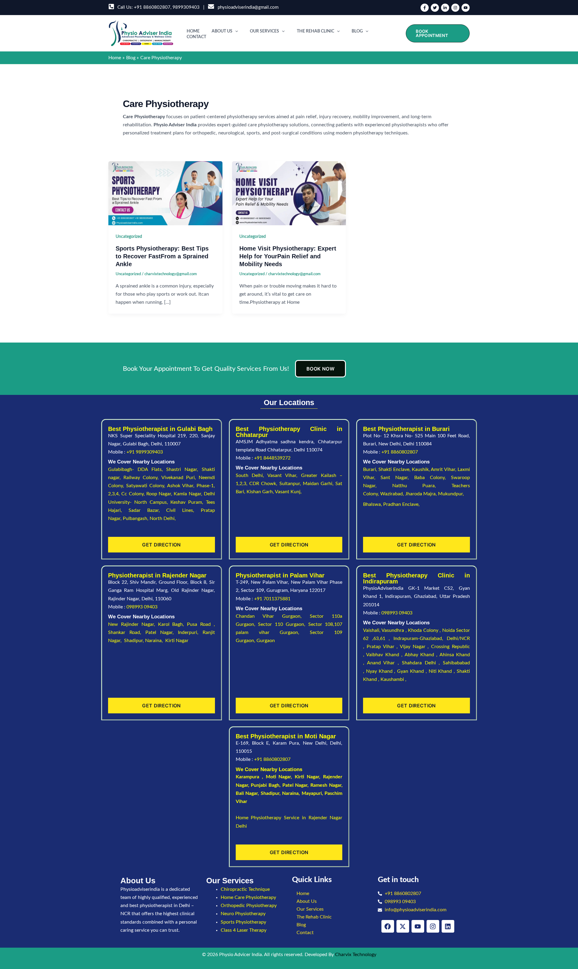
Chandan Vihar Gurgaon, (273, 616)
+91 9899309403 (144, 452)
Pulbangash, (136, 518)
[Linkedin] (445, 8)
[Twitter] (435, 8)
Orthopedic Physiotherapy (249, 905)
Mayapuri (312, 793)
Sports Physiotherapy (243, 922)
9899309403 (186, 7)
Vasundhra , (394, 630)
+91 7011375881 (272, 598)
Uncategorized (129, 237)
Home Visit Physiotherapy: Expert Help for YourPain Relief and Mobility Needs (287, 256)
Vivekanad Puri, (180, 477)
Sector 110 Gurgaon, (283, 624)
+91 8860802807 (152, 7)
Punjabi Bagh (265, 785)
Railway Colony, (142, 477)
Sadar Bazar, (147, 510)
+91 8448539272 (272, 458)
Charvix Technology (355, 954)
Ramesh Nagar (325, 785)
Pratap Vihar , (383, 646)
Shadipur (270, 793)
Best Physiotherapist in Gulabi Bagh (160, 429)
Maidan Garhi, (319, 483)
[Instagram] (455, 8)
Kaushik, (421, 469)
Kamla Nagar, (189, 493)
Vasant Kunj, (288, 491)
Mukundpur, (451, 493)
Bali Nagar (247, 793)
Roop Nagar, (160, 493)
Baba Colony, (432, 477)
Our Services (264, 31)
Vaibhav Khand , (385, 654)
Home (193, 31)
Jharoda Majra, (421, 493)
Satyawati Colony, (146, 485)
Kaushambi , (393, 679)
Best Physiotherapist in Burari (406, 429)
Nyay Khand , (381, 671)
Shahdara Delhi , (422, 662)
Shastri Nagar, (184, 469)
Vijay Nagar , (415, 646)
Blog (357, 31)
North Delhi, (163, 518)
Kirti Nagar (307, 776)
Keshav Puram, (188, 502)
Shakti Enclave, (395, 469)
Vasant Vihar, (284, 475)
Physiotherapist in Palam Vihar (280, 575)
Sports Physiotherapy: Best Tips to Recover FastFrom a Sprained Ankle (162, 256)
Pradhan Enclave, (401, 504)
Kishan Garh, (261, 491)
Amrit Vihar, (444, 469)
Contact (196, 37)
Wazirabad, (392, 493)
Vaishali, (372, 630)
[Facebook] (425, 8)
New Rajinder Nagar (131, 624)
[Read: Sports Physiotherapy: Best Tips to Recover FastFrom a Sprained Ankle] (165, 193)
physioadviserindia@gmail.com (246, 7)
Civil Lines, (183, 510)
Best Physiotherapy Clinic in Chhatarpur (289, 432)
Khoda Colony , (425, 630)
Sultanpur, (291, 483)
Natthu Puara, (422, 485)
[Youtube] (465, 8)
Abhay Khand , (422, 654)
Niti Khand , (443, 671)
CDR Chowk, (264, 483)
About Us (222, 31)
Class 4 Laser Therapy (243, 930)
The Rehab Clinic (315, 31)
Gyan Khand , (412, 671)
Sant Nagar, (397, 477)
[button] (235, 31)
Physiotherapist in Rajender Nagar (157, 575)
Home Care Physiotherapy (248, 897)
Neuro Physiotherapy (243, 913)
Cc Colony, (133, 493)
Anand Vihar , (384, 662)
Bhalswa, (373, 504)
